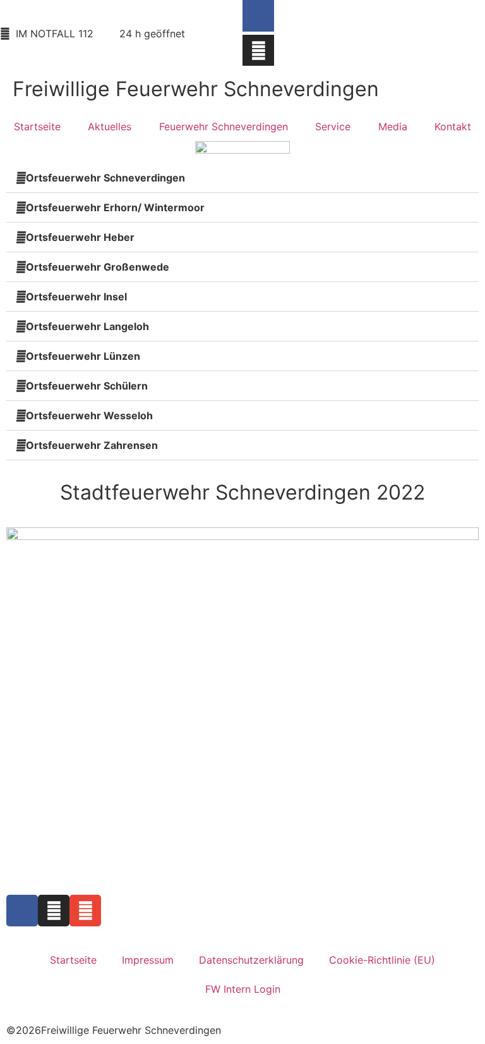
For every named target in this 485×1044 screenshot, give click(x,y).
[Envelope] (85, 910)
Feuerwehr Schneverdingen (223, 126)
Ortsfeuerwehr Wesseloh (89, 415)
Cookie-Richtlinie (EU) (382, 960)
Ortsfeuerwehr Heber (80, 237)
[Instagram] (258, 50)
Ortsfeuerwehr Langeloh (87, 326)
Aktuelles (109, 126)
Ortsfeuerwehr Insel (76, 296)
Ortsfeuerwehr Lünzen (83, 356)
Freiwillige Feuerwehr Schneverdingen (196, 89)
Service (332, 126)
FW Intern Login (242, 989)
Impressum (148, 960)
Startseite (37, 126)
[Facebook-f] (258, 16)
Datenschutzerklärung (251, 960)
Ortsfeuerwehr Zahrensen (92, 445)
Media (392, 126)
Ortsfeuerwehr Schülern (87, 385)
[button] (242, 237)
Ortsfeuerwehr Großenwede (97, 267)
